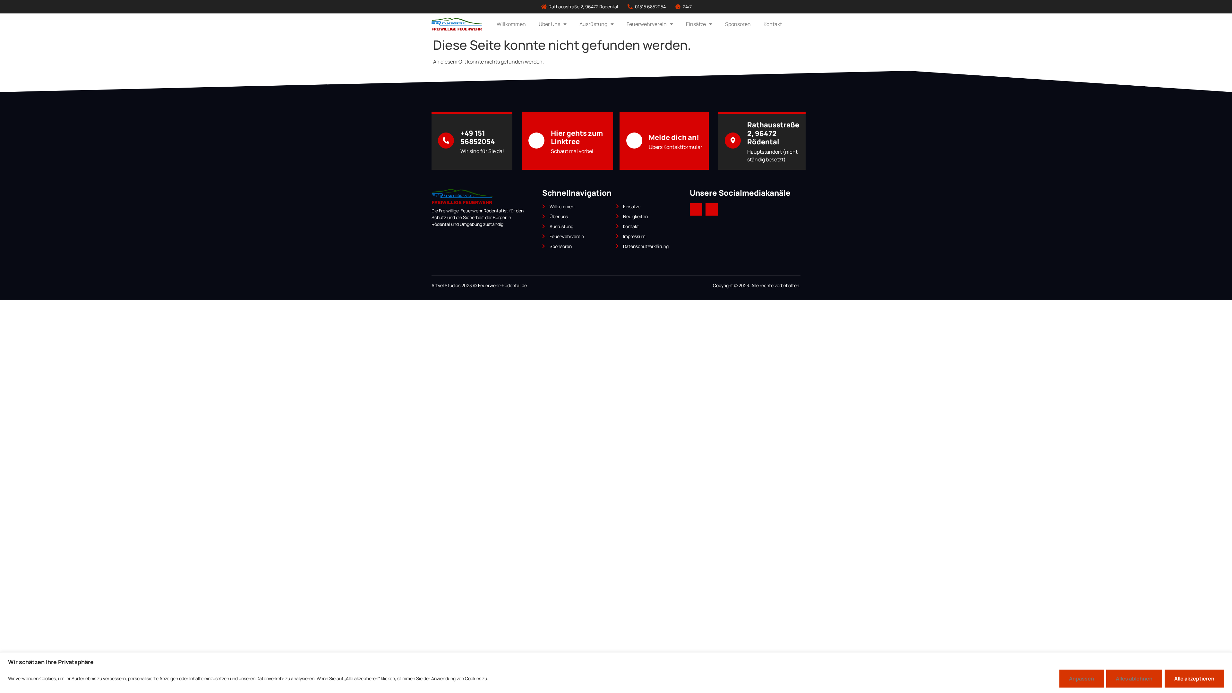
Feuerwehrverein (647, 24)
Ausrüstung (593, 24)
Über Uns (549, 24)
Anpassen (1081, 678)
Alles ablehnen (1134, 678)
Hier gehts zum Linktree (577, 137)
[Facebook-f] (696, 209)
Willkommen (511, 24)
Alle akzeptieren (1194, 678)
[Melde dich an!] (634, 141)
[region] (616, 672)
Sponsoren (738, 24)
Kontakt (773, 24)
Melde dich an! (674, 137)
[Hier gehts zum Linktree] (536, 141)
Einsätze (696, 24)
